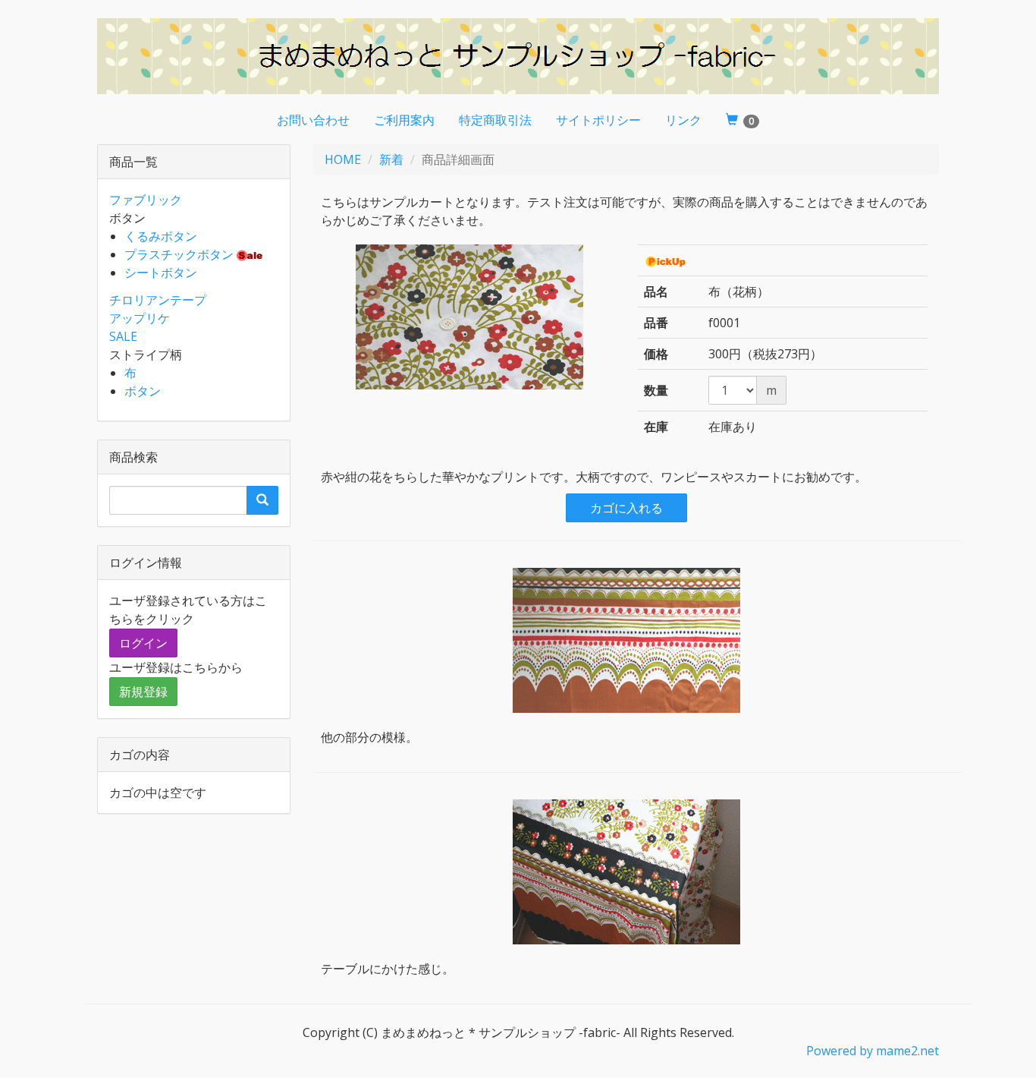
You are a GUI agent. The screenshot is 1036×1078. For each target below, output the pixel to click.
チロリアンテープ (157, 300)
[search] (262, 500)
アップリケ (139, 318)
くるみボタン (160, 236)
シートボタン (160, 272)
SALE (123, 336)
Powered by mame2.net (872, 1050)
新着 (391, 159)
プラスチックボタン (179, 254)
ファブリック (145, 199)
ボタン (142, 391)
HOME (343, 159)
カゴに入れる (626, 508)
